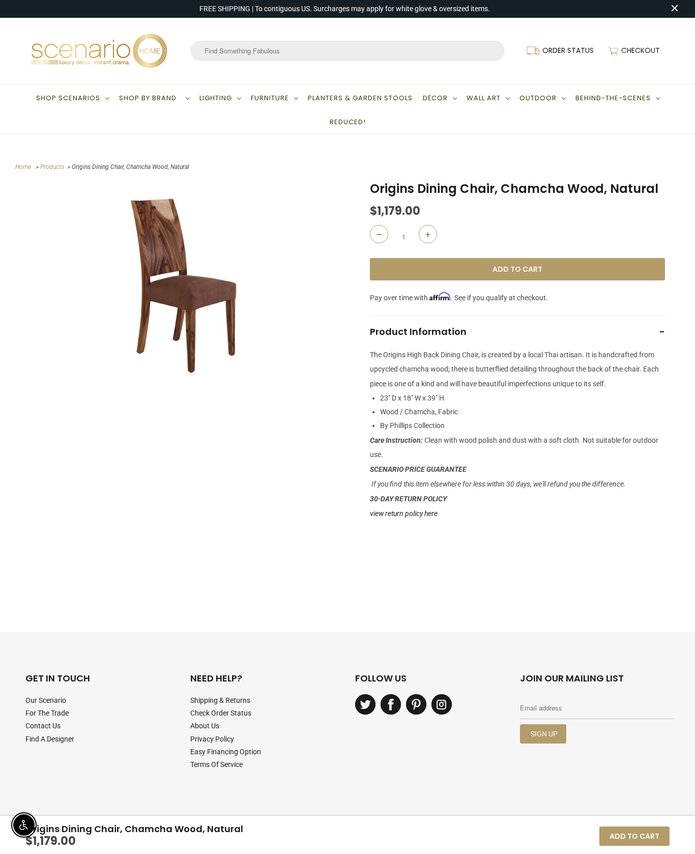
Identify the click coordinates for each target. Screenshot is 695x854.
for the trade (47, 713)
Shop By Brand (150, 98)
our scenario (45, 700)
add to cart (634, 836)
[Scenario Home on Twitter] (365, 704)
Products (52, 166)
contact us (43, 726)
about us (204, 726)
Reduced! (348, 122)
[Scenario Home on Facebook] (391, 704)
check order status (220, 713)
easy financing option (225, 752)
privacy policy (212, 739)
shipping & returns (220, 700)
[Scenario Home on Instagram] (441, 704)
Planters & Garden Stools (360, 98)
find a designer (49, 739)
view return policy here (404, 513)
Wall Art (484, 98)
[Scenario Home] (99, 51)
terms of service (216, 764)
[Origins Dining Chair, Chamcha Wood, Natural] (182, 286)
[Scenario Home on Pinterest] (416, 704)
